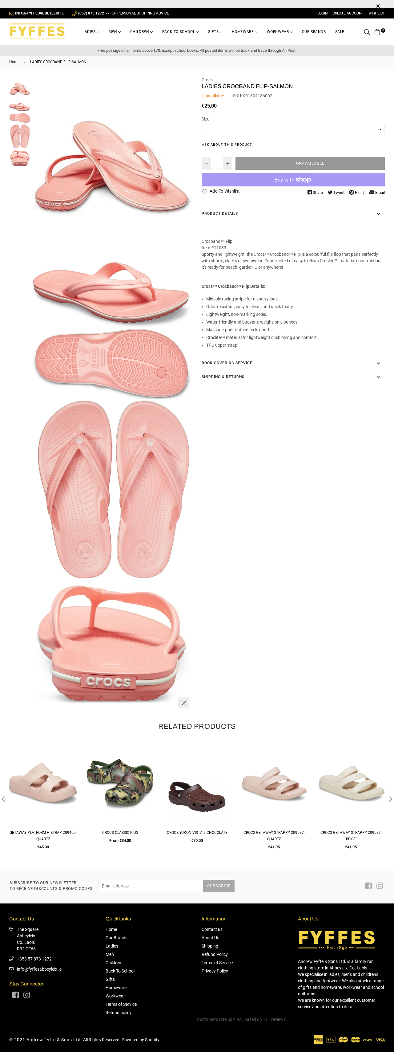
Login (322, 13)
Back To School (179, 32)
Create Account (348, 13)
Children (140, 32)
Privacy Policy (215, 970)
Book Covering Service (227, 363)
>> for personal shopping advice (123, 13)
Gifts (214, 32)
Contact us (212, 929)
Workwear (278, 32)
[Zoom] (183, 702)
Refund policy (118, 1012)
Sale (339, 32)
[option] (43, 795)
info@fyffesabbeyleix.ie (39, 969)
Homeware (243, 32)
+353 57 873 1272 (34, 958)
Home (14, 62)
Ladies (89, 32)
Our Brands (314, 32)
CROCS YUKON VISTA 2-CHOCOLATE (120, 832)
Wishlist (376, 13)
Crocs (207, 79)
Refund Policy (215, 954)
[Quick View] (70, 757)
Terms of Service (121, 1004)
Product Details (220, 213)
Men (113, 32)
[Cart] (377, 31)
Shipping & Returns (223, 377)
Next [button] (390, 799)
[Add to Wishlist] (70, 770)
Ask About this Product (227, 145)
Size (205, 118)
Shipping (210, 946)
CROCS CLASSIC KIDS (43, 832)
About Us (210, 937)
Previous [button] (3, 799)
